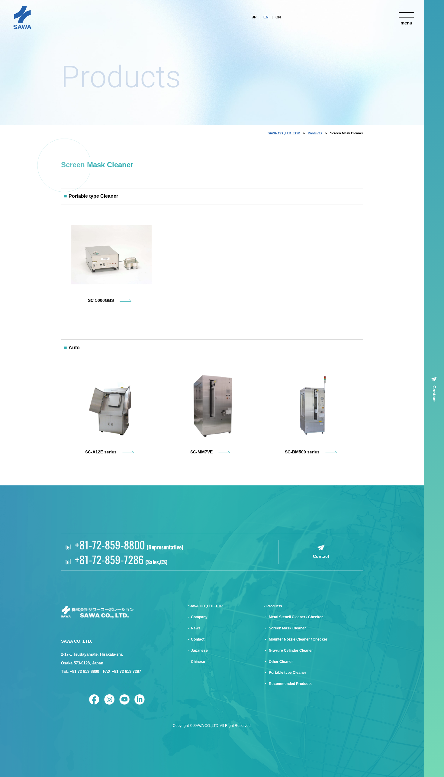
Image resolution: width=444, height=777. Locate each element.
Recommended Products (290, 684)
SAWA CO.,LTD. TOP (284, 133)
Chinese (198, 662)
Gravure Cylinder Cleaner (291, 650)
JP (254, 17)
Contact (434, 393)
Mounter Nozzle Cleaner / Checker (298, 639)
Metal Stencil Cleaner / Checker (296, 617)
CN (278, 17)
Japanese (199, 650)
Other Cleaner (281, 662)
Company (199, 617)
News (196, 628)
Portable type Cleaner (287, 672)
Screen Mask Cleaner (287, 628)
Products (315, 133)
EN (266, 17)
